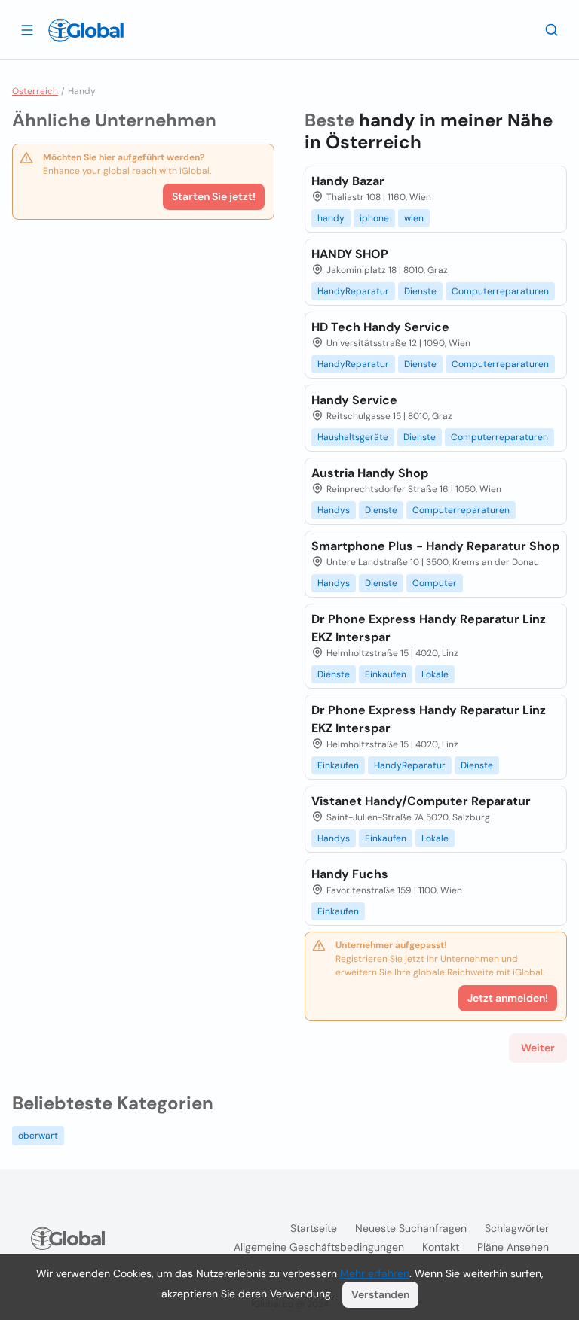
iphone (374, 218)
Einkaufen (385, 674)
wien (414, 218)
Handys (333, 510)
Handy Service (354, 400)
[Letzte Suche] (552, 29)
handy (331, 218)
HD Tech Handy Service (380, 327)
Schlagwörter (517, 1228)
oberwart (38, 1136)
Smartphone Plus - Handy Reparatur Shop (435, 546)
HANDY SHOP (349, 254)
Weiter (538, 1047)
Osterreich (35, 91)
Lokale (435, 674)
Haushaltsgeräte (352, 437)
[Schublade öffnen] (27, 29)
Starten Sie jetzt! (214, 196)
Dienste (420, 291)
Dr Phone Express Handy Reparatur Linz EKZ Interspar (428, 628)
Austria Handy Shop (369, 473)
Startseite (313, 1228)
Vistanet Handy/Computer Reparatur (421, 801)
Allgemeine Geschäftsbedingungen (319, 1247)
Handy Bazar (347, 181)
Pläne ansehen (513, 1247)
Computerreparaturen (500, 291)
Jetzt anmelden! (507, 998)
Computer (434, 583)
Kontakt (440, 1247)
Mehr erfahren (374, 1273)
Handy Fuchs (349, 874)
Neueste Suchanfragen (411, 1228)
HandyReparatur (353, 291)
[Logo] (86, 30)
